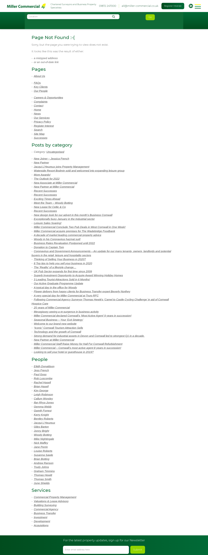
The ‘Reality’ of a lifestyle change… (55, 267)
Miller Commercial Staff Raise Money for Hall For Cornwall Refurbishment (78, 343)
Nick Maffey (41, 442)
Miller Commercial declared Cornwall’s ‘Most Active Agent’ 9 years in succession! (82, 315)
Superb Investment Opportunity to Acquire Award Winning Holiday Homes (78, 275)
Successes (40, 137)
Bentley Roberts (43, 418)
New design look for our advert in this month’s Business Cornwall (73, 215)
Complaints (41, 101)
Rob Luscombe (43, 378)
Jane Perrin (41, 446)
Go (150, 17)
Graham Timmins (44, 471)
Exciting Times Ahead (47, 198)
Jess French (41, 370)
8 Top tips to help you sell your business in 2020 (63, 263)
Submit (137, 549)
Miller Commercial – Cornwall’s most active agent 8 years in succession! (77, 347)
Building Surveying (45, 505)
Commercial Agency (46, 509)
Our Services (42, 117)
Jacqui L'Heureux (44, 422)
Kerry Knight (41, 414)
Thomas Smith (43, 479)
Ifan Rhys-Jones (44, 402)
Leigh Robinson (43, 394)
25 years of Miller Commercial (52, 307)
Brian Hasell (41, 386)
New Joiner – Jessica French (51, 158)
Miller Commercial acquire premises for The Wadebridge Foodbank (74, 231)
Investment (40, 517)
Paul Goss (40, 374)
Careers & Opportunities (48, 97)
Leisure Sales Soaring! (47, 223)
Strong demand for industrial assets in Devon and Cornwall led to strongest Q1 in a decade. (89, 335)
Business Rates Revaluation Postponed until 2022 (64, 243)
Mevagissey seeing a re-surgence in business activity (66, 311)
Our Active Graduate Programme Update (58, 283)
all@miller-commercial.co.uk (140, 5)
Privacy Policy (42, 121)
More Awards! (42, 174)
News (37, 113)
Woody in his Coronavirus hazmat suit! (57, 239)
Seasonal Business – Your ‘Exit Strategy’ (58, 319)
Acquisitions (41, 525)
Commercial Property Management (55, 497)
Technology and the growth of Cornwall (57, 331)
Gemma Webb (43, 406)
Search (38, 129)
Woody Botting (43, 434)
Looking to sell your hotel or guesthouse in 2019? (64, 351)
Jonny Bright (41, 430)
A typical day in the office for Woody (55, 287)
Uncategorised (55, 151)
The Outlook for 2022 (47, 178)
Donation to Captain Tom (49, 247)
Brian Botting (41, 458)
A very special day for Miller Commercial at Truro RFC (66, 295)
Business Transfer (45, 513)
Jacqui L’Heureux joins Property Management (61, 166)
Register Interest (173, 6)
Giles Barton (41, 426)
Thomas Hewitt (43, 475)
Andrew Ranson (43, 463)
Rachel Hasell (42, 382)
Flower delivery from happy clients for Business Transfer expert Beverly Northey (82, 291)
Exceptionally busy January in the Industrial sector (64, 219)
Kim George (41, 390)
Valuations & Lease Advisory (51, 501)
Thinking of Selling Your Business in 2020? (60, 259)
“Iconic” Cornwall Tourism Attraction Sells (58, 327)
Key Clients (41, 86)
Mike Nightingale (44, 438)
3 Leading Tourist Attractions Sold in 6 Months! (62, 279)
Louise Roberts (43, 450)
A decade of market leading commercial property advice (67, 235)
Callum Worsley (43, 398)
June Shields (42, 483)
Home (37, 109)
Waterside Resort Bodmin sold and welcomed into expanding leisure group (79, 170)
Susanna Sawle (43, 455)
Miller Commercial (26, 6)
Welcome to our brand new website (55, 323)
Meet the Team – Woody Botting (53, 202)
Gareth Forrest (43, 410)
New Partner (41, 162)
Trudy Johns (41, 467)
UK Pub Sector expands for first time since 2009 (63, 271)
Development (42, 521)
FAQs (37, 82)
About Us (39, 76)
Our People (41, 90)
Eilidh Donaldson (44, 366)
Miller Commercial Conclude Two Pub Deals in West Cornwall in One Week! (80, 227)
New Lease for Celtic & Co (50, 206)
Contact (38, 105)
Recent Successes (45, 190)
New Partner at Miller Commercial (54, 186)
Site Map (39, 133)
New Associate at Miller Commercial (55, 182)
